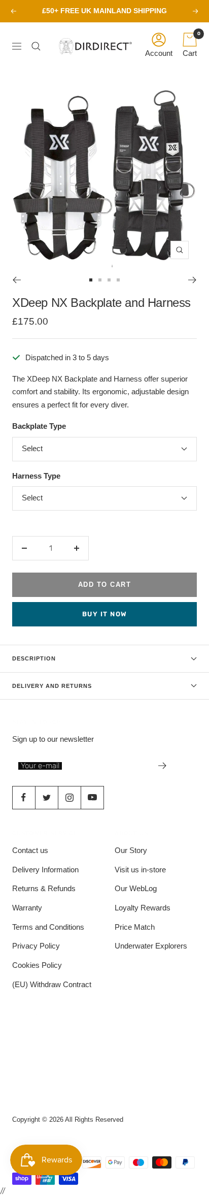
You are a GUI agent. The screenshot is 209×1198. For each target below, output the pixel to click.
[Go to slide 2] (99, 279)
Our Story (131, 850)
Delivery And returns (52, 686)
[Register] (162, 765)
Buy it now (104, 614)
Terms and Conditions (48, 927)
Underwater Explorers (151, 945)
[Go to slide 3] (109, 279)
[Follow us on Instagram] (69, 797)
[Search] (38, 46)
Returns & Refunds (44, 888)
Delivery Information (45, 869)
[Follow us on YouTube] (92, 797)
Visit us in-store (140, 869)
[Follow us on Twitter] (46, 797)
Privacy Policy (36, 945)
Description (34, 658)
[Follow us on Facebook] (23, 797)
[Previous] (16, 279)
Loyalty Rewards (142, 907)
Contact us (30, 850)
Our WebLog (136, 888)
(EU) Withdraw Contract (51, 984)
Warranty (27, 907)
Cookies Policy (37, 965)
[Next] (192, 279)
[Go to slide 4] (118, 279)
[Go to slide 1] (90, 279)
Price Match (135, 927)
